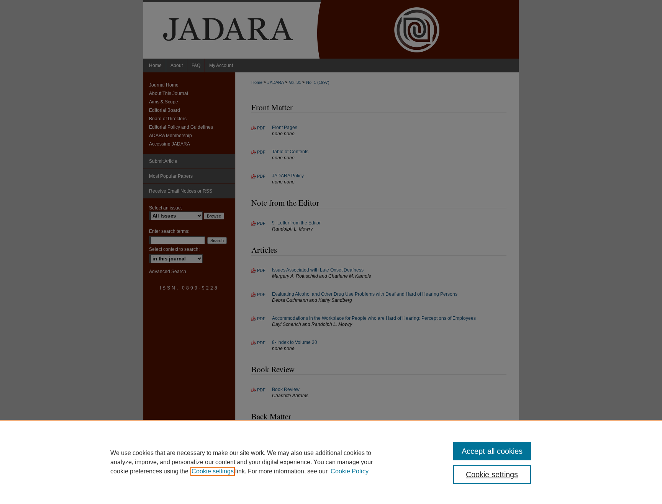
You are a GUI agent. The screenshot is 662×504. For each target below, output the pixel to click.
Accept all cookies (492, 451)
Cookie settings (213, 471)
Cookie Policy (350, 471)
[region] (331, 462)
